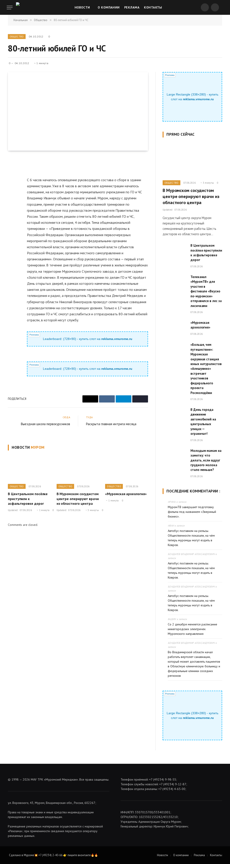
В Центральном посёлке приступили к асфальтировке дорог (28, 499)
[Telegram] (12, 193)
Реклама (131, 7)
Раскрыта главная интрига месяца (111, 424)
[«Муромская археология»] (126, 468)
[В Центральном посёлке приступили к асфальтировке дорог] (29, 468)
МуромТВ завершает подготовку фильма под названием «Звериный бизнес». (192, 511)
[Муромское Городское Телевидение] (26, 7)
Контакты (153, 7)
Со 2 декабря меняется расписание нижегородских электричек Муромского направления (192, 629)
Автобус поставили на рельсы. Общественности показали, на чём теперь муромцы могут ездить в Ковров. (191, 538)
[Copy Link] (12, 203)
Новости (82, 7)
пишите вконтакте (79, 855)
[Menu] (10, 7)
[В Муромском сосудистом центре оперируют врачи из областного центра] (78, 468)
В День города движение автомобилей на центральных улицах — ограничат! (203, 421)
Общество (17, 36)
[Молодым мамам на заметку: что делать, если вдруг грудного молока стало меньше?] (174, 456)
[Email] (12, 172)
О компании (108, 7)
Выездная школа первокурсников (45, 424)
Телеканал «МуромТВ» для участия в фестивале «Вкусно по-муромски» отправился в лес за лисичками (206, 291)
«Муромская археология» (125, 494)
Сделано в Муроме (21, 855)
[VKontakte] (12, 183)
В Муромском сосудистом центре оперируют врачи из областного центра (78, 499)
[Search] (222, 7)
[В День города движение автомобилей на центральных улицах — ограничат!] (174, 415)
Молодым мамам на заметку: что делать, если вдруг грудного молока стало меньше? (205, 460)
